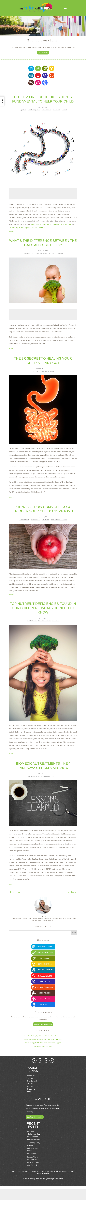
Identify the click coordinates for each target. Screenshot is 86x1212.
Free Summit (32, 1081)
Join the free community (43, 1024)
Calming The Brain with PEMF (43, 1046)
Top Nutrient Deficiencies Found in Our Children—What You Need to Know (43, 608)
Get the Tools (43, 52)
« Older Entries (14, 892)
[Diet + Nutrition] (38, 71)
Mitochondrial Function (59, 519)
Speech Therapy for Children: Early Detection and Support (43, 1043)
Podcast (64, 110)
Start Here (31, 1075)
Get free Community (34, 1117)
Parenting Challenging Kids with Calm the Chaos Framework (43, 1036)
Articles (30, 1084)
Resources (31, 1089)
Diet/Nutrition (46, 110)
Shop (29, 1092)
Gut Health (56, 110)
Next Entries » (72, 892)
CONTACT (62, 1171)
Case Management (34, 110)
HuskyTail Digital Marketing (53, 1179)
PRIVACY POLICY (35, 1171)
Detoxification (35, 519)
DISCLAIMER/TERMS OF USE (50, 1171)
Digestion (23, 110)
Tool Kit (30, 1078)
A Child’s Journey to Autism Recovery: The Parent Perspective (43, 1039)
